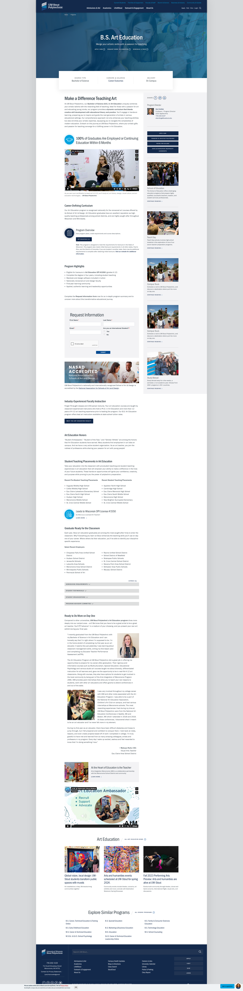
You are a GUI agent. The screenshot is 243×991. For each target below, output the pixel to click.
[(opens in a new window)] (155, 98)
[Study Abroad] (162, 363)
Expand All (133, 581)
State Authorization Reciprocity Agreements (163, 150)
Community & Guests (194, 3)
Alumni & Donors (163, 3)
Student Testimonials (75, 591)
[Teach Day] (162, 223)
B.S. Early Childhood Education (77, 928)
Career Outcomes (115, 80)
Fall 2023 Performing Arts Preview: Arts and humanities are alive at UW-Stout (160, 879)
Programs (73, 15)
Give (191, 8)
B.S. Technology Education (154, 928)
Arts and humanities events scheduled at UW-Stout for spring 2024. (121, 879)
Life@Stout (118, 8)
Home (66, 15)
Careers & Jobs (147, 961)
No (108, 335)
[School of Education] (162, 174)
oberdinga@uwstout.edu (164, 118)
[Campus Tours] (162, 270)
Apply (183, 8)
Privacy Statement (55, 972)
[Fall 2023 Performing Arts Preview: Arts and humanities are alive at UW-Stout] (160, 859)
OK (76, 987)
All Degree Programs (143, 912)
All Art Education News (134, 839)
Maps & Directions (114, 964)
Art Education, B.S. (84, 239)
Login (196, 8)
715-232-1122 (52, 963)
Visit (187, 8)
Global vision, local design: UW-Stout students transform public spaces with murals (81, 879)
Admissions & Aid (93, 8)
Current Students (120, 3)
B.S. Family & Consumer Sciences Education (157, 922)
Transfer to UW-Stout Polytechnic (162, 138)
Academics (107, 8)
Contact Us (45, 972)
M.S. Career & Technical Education (79, 932)
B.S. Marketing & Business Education (119, 928)
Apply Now (99, 49)
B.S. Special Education (113, 921)
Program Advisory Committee (78, 603)
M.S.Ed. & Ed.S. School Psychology (79, 936)
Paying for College (162, 143)
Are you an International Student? (116, 328)
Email (72, 328)
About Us (149, 8)
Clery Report (146, 972)
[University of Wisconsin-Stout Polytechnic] (52, 954)
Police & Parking (147, 969)
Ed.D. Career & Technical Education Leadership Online (118, 937)
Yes (108, 331)
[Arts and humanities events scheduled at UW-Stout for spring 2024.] (121, 859)
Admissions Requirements (77, 584)
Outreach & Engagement (134, 8)
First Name (74, 320)
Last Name (107, 320)
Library (144, 967)
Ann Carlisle (160, 109)
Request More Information (117, 49)
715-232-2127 (161, 116)
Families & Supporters (135, 3)
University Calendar (148, 964)
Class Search (112, 967)
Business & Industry (178, 3)
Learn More (81, 518)
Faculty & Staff (150, 3)
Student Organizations (76, 597)
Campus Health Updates (116, 961)
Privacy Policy (64, 985)
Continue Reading (154, 201)
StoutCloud (112, 969)
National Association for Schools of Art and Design (99, 388)
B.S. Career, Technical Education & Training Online (82, 922)
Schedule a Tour (139, 49)
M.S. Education (111, 932)
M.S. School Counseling (153, 932)
